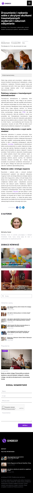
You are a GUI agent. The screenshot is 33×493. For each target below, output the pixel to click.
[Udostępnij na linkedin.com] (23, 207)
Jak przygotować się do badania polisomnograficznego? (15, 457)
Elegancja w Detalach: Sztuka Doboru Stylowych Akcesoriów (19, 338)
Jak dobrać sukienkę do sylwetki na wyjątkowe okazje (19, 470)
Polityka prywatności (8, 451)
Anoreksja (10, 144)
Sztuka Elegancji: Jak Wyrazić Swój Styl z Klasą (19, 463)
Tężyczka (15, 191)
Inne (23, 43)
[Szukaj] (3, 296)
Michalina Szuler (5, 43)
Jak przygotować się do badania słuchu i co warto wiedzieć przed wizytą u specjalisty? (18, 332)
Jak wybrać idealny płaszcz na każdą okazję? (18, 312)
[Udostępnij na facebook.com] (17, 207)
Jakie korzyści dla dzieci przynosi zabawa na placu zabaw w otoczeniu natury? (18, 326)
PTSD (23, 112)
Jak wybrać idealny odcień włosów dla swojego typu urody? (19, 307)
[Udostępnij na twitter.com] (20, 207)
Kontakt (3, 449)
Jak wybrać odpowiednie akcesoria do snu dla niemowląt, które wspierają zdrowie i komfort (19, 319)
